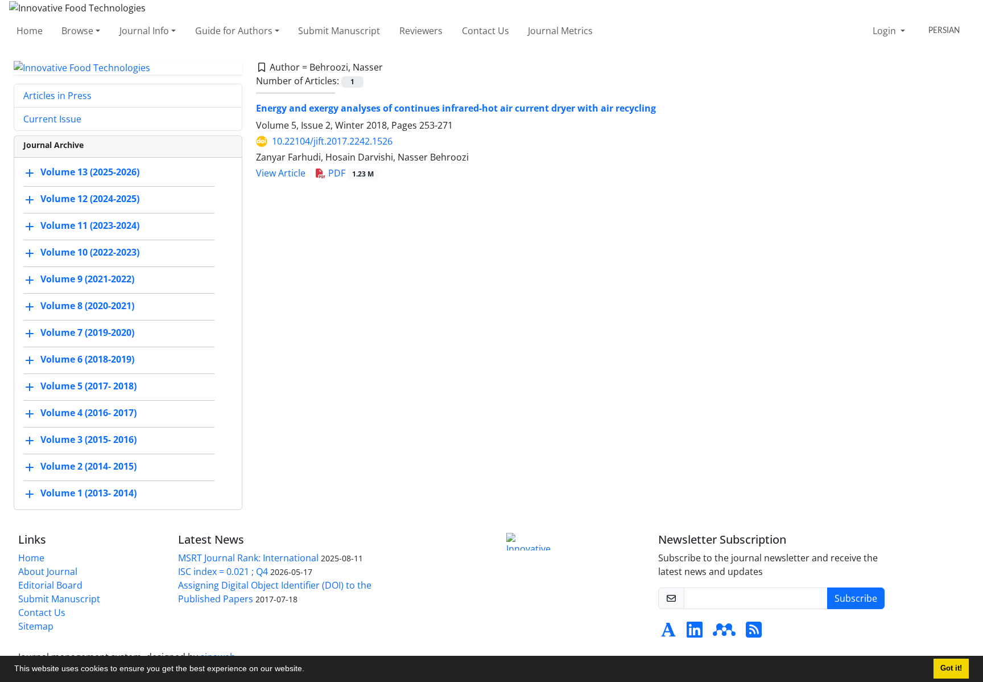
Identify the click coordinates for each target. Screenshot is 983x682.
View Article (280, 173)
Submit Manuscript (339, 30)
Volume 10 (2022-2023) (89, 252)
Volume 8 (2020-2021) (87, 306)
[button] (308, 670)
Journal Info (144, 30)
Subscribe (856, 598)
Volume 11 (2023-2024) (89, 226)
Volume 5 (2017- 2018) (88, 386)
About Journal (47, 571)
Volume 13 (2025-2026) (89, 172)
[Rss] (753, 633)
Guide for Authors (233, 30)
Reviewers (421, 30)
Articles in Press (57, 95)
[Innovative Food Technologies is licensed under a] (531, 541)
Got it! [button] (951, 668)
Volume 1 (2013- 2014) (88, 493)
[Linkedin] (694, 633)
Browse (77, 30)
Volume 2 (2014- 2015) (88, 467)
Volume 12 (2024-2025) (89, 199)
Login (885, 30)
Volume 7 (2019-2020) (87, 333)
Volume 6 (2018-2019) (87, 360)
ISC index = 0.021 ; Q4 (223, 571)
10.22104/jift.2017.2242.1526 (332, 141)
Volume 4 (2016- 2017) (88, 413)
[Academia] (668, 633)
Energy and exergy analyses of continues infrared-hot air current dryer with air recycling (456, 108)
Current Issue (52, 119)
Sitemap (35, 626)
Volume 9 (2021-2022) (87, 279)
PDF (350, 173)
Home (29, 30)
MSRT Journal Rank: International (248, 558)
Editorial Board (50, 585)
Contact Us (485, 30)
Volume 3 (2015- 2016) (88, 440)
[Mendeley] (724, 633)
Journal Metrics (560, 30)
